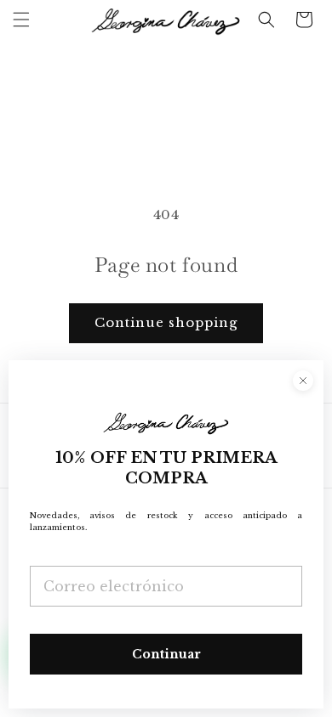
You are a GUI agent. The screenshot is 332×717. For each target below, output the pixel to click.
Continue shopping (166, 322)
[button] (21, 19)
